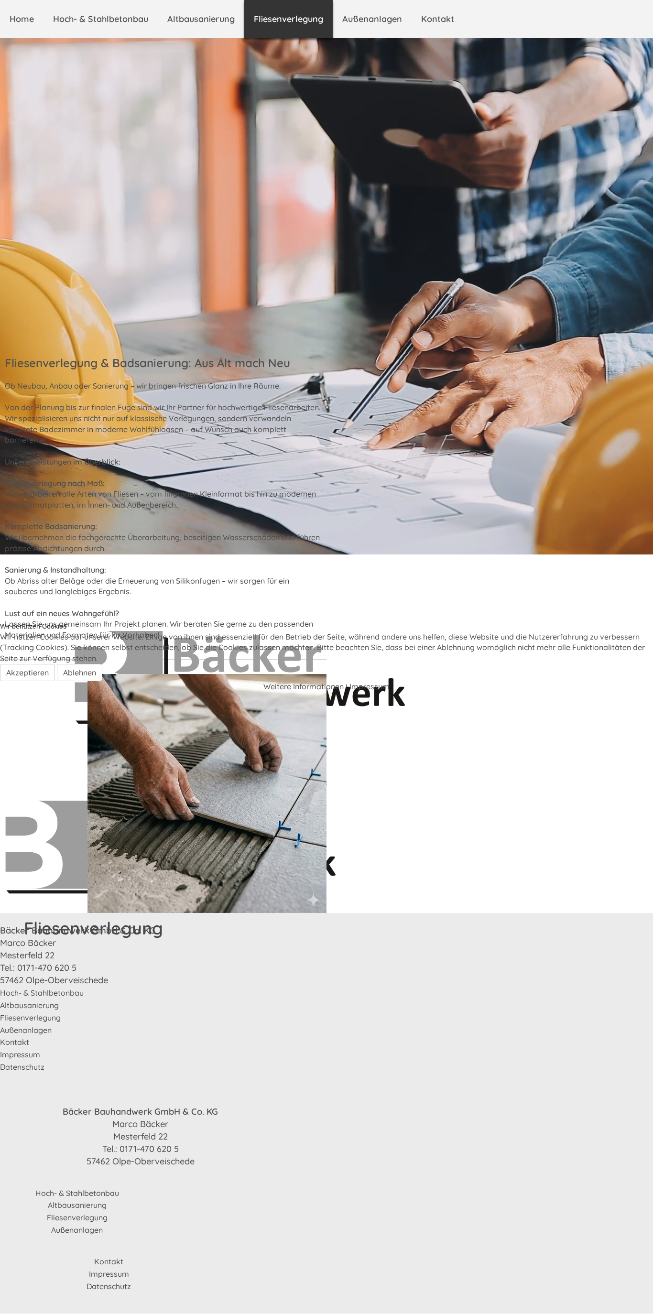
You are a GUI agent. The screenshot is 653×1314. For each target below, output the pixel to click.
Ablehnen (79, 672)
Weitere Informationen (303, 686)
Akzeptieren (27, 672)
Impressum (369, 686)
